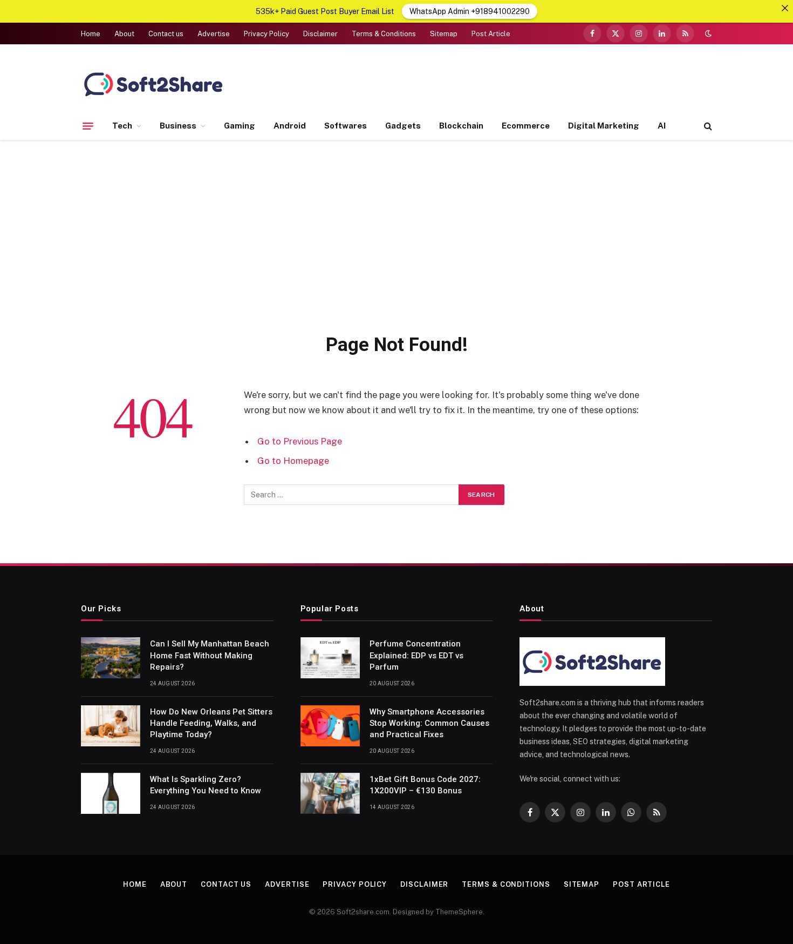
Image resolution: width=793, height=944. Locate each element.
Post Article (490, 34)
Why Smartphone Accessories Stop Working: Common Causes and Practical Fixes (429, 723)
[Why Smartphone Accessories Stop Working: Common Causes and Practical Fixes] (330, 725)
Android (290, 125)
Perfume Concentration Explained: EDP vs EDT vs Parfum (416, 655)
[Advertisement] (396, 234)
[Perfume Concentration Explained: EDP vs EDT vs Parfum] (330, 657)
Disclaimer (320, 34)
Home (90, 34)
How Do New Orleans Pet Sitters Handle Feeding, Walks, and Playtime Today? (211, 723)
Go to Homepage (293, 460)
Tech (122, 125)
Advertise (213, 34)
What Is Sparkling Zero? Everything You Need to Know (205, 784)
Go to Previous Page (299, 441)
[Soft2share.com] (154, 83)
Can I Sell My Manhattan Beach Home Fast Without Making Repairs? (209, 655)
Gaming (239, 125)
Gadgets (403, 125)
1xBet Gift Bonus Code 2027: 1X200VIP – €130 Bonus (425, 784)
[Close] (785, 8)
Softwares (345, 125)
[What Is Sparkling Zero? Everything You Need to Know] (110, 793)
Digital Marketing (603, 125)
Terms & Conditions (384, 34)
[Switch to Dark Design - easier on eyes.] (707, 33)
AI (662, 125)
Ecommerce (526, 125)
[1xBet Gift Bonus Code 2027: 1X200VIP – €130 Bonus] (330, 793)
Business (178, 125)
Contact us (165, 34)
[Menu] (88, 126)
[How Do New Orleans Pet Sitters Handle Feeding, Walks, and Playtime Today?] (110, 725)
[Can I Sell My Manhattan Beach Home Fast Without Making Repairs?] (110, 657)
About (124, 34)
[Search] (707, 126)
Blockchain (461, 125)
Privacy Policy (266, 34)
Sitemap (443, 34)
